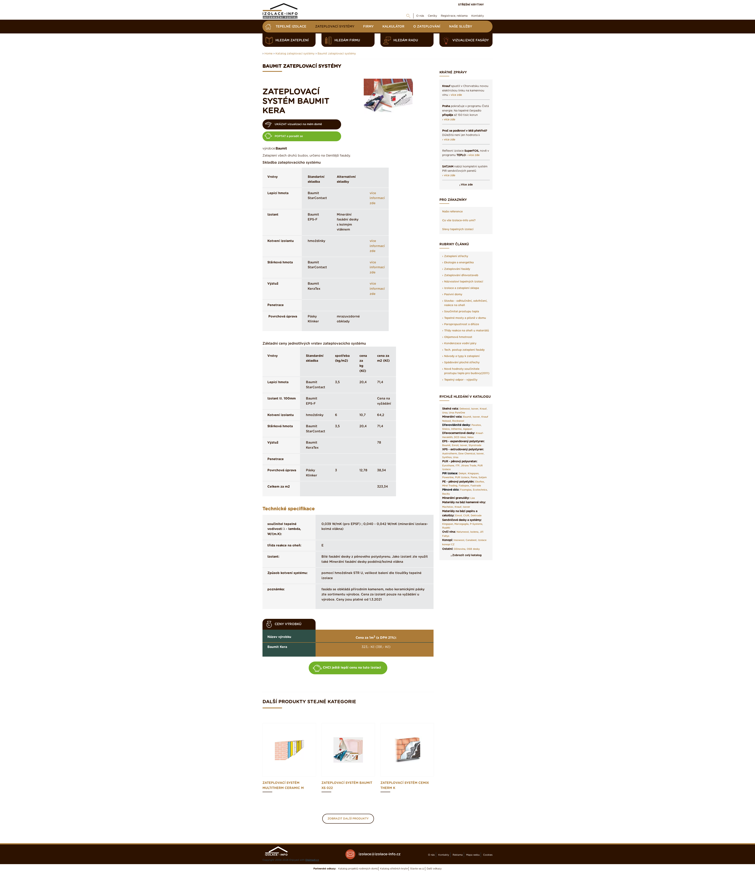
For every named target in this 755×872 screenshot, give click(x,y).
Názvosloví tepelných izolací (463, 281)
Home (268, 53)
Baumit (467, 417)
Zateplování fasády (457, 269)
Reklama (458, 855)
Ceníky (432, 16)
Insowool (459, 540)
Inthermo (456, 429)
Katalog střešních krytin (394, 868)
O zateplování (426, 26)
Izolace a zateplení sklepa (461, 288)
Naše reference (452, 211)
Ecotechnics (480, 490)
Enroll (455, 445)
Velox (470, 437)
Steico (446, 429)
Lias (472, 498)
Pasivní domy (453, 294)
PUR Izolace (462, 477)
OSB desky (473, 549)
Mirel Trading (449, 485)
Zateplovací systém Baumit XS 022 (346, 785)
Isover (474, 409)
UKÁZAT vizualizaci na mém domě (298, 124)
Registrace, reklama (454, 16)
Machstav (447, 507)
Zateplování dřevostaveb (461, 275)
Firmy (368, 26)
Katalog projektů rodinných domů (358, 868)
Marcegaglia (461, 524)
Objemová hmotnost (458, 337)
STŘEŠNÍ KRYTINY (471, 4)
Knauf (483, 409)
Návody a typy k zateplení (462, 356)
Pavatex (476, 425)
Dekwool (464, 409)
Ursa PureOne (457, 413)
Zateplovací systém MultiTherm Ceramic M (283, 785)
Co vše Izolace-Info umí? (459, 220)
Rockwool (458, 421)
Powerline (448, 477)
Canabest (471, 540)
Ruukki (446, 528)
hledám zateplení (292, 40)
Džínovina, (460, 549)
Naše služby (460, 26)
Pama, (474, 477)
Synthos (447, 457)
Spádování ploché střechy (462, 362)
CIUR (466, 515)
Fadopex (464, 485)
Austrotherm (449, 453)
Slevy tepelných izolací (457, 229)
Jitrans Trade (468, 465)
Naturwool (463, 532)
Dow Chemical (466, 453)
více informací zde (377, 198)
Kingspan (473, 473)
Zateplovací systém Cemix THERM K (404, 785)
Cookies (488, 855)
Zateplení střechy (456, 256)
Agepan (467, 429)
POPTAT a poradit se (289, 136)
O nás (420, 16)
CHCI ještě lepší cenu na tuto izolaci (352, 667)
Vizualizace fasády (470, 40)
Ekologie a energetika (459, 262)
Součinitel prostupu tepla (461, 311)
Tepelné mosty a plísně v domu (465, 318)
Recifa (446, 494)
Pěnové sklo (450, 489)
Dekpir (462, 473)
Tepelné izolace (291, 26)
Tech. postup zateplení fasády (464, 350)
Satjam (483, 477)
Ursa (444, 413)
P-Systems (476, 524)
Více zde (467, 184)
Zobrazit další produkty (348, 818)
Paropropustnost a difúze (461, 324)
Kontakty (477, 16)
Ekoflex (479, 482)
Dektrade (476, 515)
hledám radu (405, 40)
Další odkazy (434, 868)
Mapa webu (473, 855)
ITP (457, 465)
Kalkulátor (393, 26)
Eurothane (448, 465)
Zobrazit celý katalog (467, 555)
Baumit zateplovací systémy (337, 53)
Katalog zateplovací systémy (295, 53)
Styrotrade (475, 445)
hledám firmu (347, 40)
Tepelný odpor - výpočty (460, 379)
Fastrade (475, 485)
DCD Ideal (460, 437)
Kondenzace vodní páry (460, 343)
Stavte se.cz (417, 868)
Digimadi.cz (312, 860)
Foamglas (465, 490)
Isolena (474, 532)
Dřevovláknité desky (456, 425)
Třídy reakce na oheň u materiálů (466, 330)
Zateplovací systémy (334, 26)
